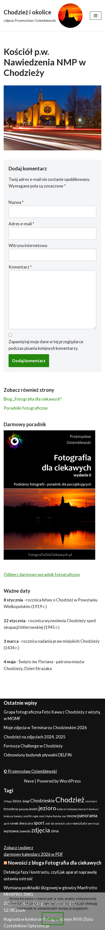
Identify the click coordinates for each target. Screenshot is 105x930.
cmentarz (91, 801)
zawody (25, 831)
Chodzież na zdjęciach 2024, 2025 (34, 736)
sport (39, 823)
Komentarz (20, 266)
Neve (29, 781)
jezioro (47, 807)
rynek (14, 823)
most (42, 816)
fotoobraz (11, 809)
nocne (72, 816)
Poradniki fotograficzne (26, 408)
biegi (26, 801)
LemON (27, 816)
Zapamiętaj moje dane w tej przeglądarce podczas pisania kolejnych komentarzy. (46, 345)
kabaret (62, 809)
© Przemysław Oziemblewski (30, 771)
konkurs (94, 809)
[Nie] (98, 911)
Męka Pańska (53, 816)
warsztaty (80, 823)
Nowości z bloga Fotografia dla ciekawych (54, 863)
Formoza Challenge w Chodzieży (33, 745)
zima (55, 831)
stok (47, 823)
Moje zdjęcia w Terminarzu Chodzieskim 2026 (45, 727)
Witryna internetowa (28, 245)
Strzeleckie (58, 823)
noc (64, 816)
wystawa (11, 831)
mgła (35, 816)
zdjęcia (40, 830)
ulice (69, 823)
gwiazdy (24, 809)
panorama (87, 815)
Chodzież (69, 799)
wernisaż (93, 823)
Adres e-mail (21, 223)
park (6, 823)
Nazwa (16, 202)
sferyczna (26, 823)
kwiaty (18, 816)
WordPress (70, 781)
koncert (83, 809)
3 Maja (8, 801)
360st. (17, 801)
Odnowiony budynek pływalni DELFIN (38, 754)
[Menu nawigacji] (95, 15)
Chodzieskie (42, 800)
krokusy (8, 816)
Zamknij (52, 918)
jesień (33, 809)
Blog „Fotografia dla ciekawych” (33, 399)
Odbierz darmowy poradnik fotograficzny (42, 574)
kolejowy (72, 809)
